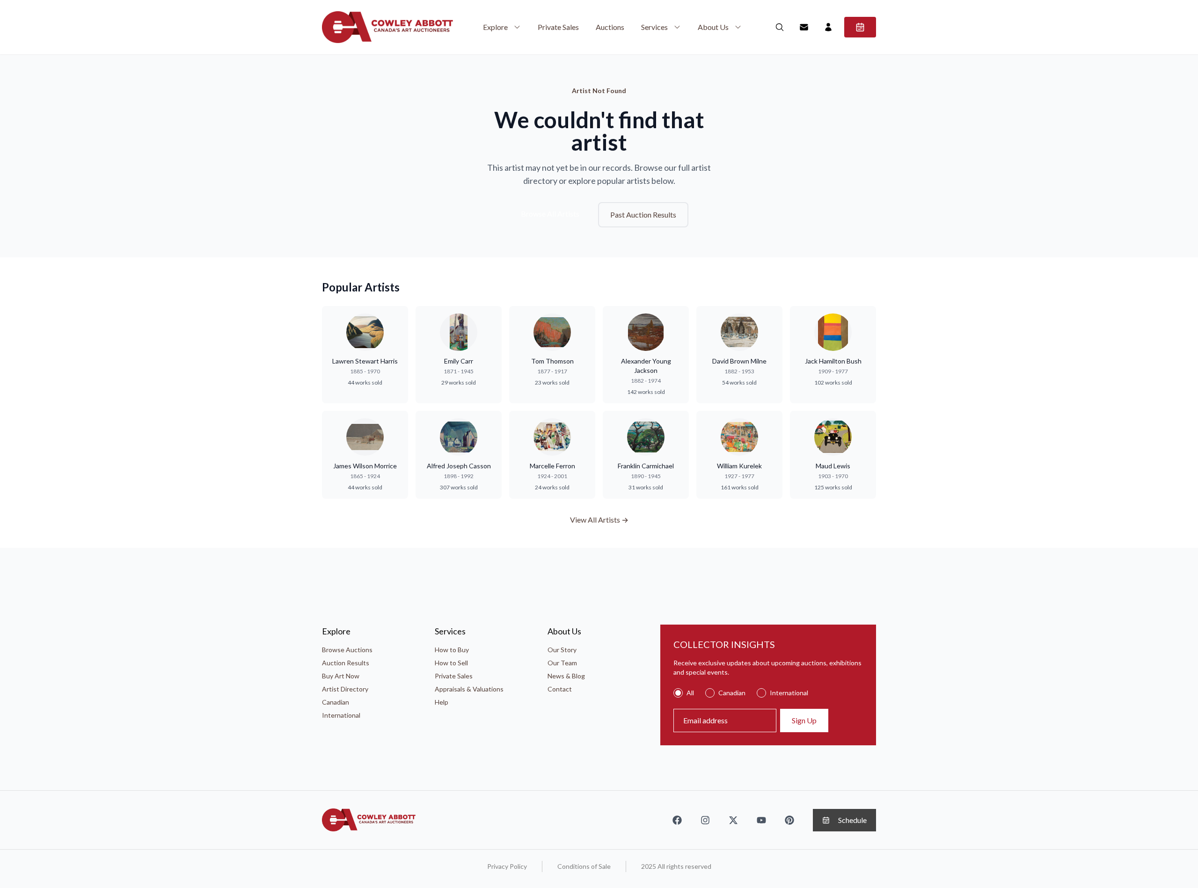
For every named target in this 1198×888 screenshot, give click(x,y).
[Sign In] (828, 27)
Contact (560, 689)
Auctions (610, 26)
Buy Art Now (340, 676)
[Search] (779, 27)
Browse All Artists (550, 213)
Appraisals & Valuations (469, 689)
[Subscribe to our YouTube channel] (761, 820)
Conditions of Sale (584, 866)
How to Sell (451, 663)
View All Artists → (599, 519)
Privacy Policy (507, 866)
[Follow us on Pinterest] (789, 820)
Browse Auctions (347, 650)
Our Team (562, 663)
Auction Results (345, 663)
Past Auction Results (643, 214)
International (341, 715)
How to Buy (452, 650)
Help (441, 702)
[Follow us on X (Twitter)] (733, 820)
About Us (713, 26)
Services (654, 26)
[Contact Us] (804, 27)
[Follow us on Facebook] (677, 820)
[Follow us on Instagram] (705, 820)
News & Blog (566, 676)
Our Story (562, 650)
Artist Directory (345, 689)
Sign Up (804, 720)
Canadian (335, 702)
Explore (495, 26)
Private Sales (558, 26)
